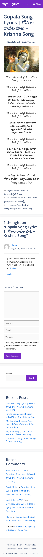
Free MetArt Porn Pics (16, 470)
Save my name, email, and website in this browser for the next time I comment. (22, 345)
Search (9, 373)
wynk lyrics (10, 4)
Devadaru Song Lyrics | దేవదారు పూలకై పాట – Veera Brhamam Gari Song (20, 406)
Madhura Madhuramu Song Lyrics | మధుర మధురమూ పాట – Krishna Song (20, 424)
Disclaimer (11, 549)
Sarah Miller (12, 487)
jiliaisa (14, 245)
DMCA (19, 545)
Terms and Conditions (27, 549)
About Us (11, 545)
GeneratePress (34, 553)
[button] (27, 4)
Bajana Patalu (13, 190)
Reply (9, 274)
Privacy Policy (30, 545)
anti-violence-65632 (15, 500)
